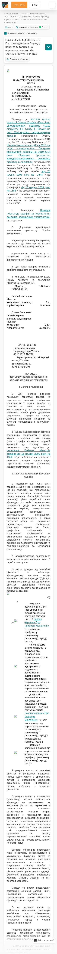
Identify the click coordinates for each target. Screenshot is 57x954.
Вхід (34, 4)
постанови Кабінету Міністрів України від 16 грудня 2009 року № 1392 (28, 453)
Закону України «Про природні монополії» (37, 622)
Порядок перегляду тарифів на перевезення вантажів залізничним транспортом (28, 213)
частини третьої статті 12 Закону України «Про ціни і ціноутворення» (28, 122)
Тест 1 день (19, 5)
